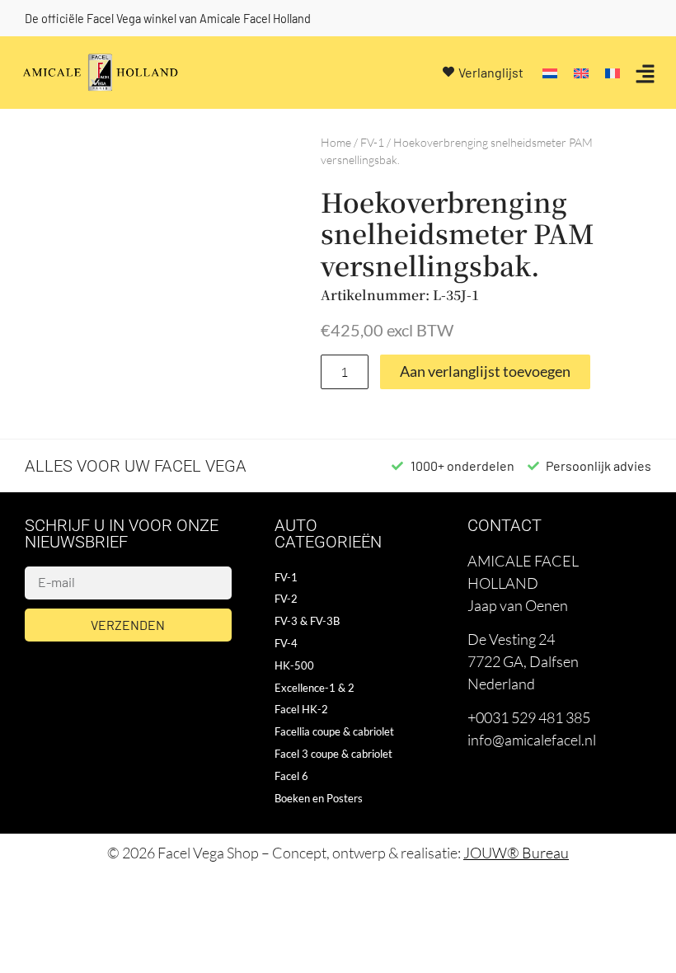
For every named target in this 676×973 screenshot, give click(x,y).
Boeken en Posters (319, 798)
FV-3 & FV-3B (307, 621)
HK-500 (294, 665)
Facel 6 (291, 776)
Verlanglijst (490, 72)
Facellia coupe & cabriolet (334, 731)
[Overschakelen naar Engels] (581, 72)
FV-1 (372, 142)
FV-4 (286, 643)
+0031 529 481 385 (528, 717)
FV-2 (286, 598)
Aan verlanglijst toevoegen (485, 371)
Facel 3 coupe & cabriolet (333, 753)
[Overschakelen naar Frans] (612, 72)
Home (336, 142)
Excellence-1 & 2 (314, 687)
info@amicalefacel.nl (531, 740)
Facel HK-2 (301, 709)
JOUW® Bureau (516, 853)
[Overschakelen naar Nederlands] (550, 72)
